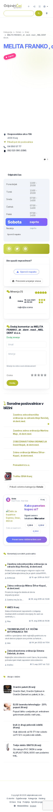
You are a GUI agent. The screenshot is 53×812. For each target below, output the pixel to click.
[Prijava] (34, 6)
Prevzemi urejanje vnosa (28, 281)
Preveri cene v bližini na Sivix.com (26, 539)
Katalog (42, 798)
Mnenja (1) (16, 291)
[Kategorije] (39, 6)
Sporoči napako (14, 234)
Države (13, 802)
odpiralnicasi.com (34, 795)
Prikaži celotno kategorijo (26, 487)
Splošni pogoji (37, 802)
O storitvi (10, 798)
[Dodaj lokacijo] (28, 6)
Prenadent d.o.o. (21, 465)
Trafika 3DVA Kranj (22, 476)
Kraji (19, 802)
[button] (45, 6)
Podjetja (26, 802)
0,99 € (41, 525)
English (33, 806)
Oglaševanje (21, 798)
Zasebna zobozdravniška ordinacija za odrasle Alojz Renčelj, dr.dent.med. (31, 417)
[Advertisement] (26, 97)
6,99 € (36, 531)
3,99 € (30, 525)
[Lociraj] (46, 13)
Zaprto (11, 56)
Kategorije (32, 798)
